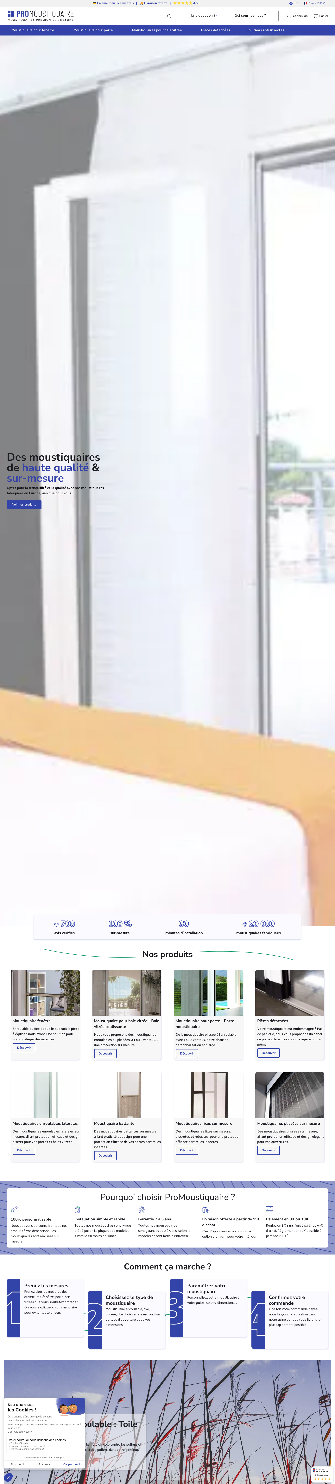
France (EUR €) (317, 3)
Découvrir (24, 1048)
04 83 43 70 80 (122, 3)
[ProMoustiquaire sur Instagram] (296, 4)
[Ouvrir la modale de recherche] (172, 16)
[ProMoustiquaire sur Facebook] (291, 4)
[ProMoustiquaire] (41, 16)
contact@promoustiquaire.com (164, 3)
